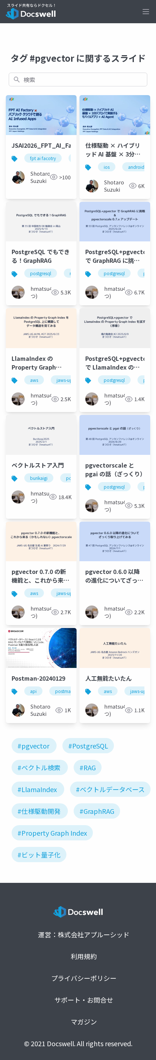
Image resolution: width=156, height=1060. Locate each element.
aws (34, 380)
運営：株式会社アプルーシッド (84, 934)
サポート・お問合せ (83, 999)
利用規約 (84, 956)
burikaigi (39, 478)
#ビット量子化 (39, 854)
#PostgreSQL (88, 745)
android (136, 167)
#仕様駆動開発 (39, 811)
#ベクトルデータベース (110, 789)
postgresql (40, 273)
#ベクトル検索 (39, 767)
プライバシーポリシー (83, 978)
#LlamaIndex (37, 789)
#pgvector (33, 745)
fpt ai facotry (43, 158)
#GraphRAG (96, 811)
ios (107, 167)
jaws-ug (64, 380)
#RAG (87, 767)
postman (64, 691)
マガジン (84, 1021)
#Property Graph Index (52, 832)
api (33, 691)
